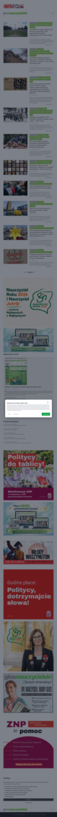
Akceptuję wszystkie (46, 414)
